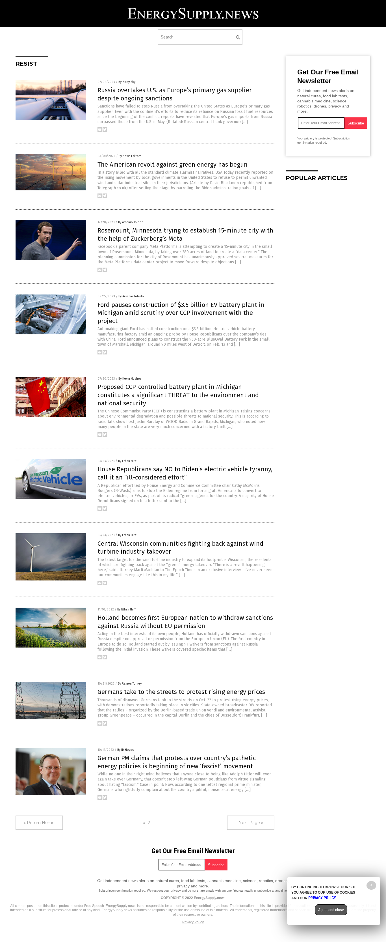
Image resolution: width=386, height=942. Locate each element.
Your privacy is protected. (314, 138)
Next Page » (250, 822)
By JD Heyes (125, 750)
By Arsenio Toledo (131, 222)
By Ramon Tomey (130, 683)
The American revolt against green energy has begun (172, 164)
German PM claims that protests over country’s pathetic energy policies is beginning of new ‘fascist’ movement (176, 762)
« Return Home (39, 822)
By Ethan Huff (127, 461)
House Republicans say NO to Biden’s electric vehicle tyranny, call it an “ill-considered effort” (184, 473)
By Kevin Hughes (129, 378)
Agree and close (331, 909)
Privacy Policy (193, 922)
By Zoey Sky (126, 82)
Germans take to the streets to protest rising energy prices (181, 692)
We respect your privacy (164, 890)
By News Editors (130, 156)
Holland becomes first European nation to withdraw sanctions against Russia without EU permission (185, 622)
